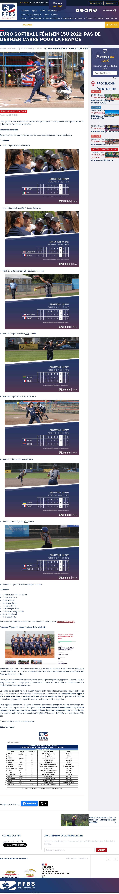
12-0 (24, 459)
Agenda (34, 11)
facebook (77, 10)
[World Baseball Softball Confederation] (10, 875)
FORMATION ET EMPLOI (73, 18)
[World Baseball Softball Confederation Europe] (30, 874)
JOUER (23, 18)
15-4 (28, 396)
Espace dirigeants (96, 3)
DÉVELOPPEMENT (52, 18)
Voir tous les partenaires (76, 858)
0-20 (24, 271)
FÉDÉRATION (111, 18)
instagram (95, 10)
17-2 (24, 208)
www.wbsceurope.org (66, 622)
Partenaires (52, 11)
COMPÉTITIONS (35, 18)
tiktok (90, 10)
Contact (54, 15)
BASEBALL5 (27, 25)
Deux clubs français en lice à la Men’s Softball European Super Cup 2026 (102, 819)
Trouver (57, 4)
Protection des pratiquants (31, 15)
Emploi (46, 15)
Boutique (113, 25)
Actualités (25, 11)
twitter (82, 10)
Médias (42, 11)
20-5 (26, 522)
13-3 (27, 334)
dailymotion (17, 841)
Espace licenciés (111, 3)
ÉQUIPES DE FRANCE (94, 18)
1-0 (22, 145)
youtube (86, 10)
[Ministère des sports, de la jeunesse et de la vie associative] (55, 871)
